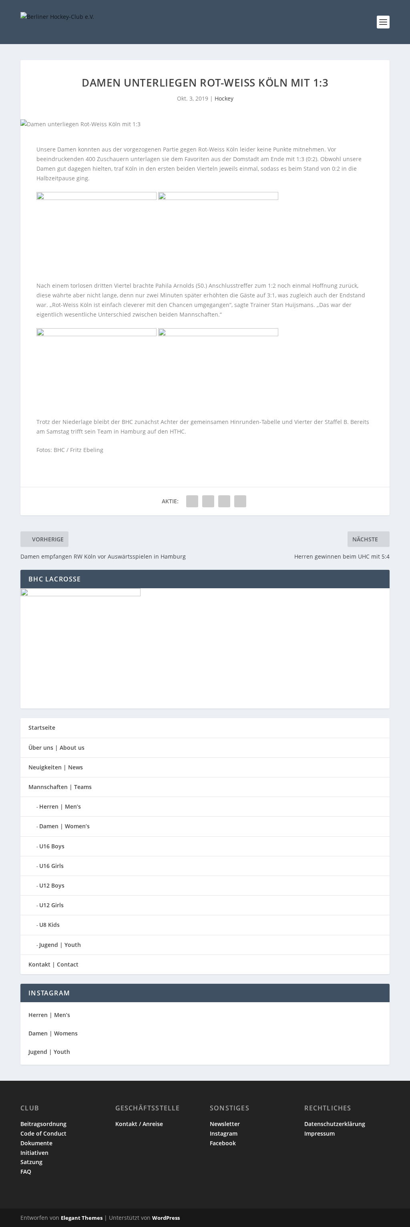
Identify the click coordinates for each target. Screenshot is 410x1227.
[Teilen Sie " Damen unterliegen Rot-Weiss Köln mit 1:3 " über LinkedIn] (208, 501)
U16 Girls (51, 866)
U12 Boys (51, 885)
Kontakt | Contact (53, 964)
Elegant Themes (81, 1217)
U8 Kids (49, 924)
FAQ (25, 1171)
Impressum (319, 1133)
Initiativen (34, 1152)
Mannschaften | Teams (60, 787)
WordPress (166, 1217)
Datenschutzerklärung (334, 1124)
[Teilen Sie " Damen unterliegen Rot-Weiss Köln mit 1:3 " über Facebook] (192, 501)
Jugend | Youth (60, 945)
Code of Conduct (43, 1133)
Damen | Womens (53, 1033)
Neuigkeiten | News (55, 767)
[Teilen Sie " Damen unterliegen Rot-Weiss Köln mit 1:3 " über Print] (240, 501)
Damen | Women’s (64, 826)
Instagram (223, 1133)
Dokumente (36, 1143)
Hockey (224, 98)
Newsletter (225, 1124)
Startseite (41, 727)
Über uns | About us (56, 747)
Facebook (223, 1143)
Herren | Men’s (60, 806)
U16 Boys (51, 846)
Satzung (31, 1162)
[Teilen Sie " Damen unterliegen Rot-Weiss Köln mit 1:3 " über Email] (224, 501)
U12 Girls (51, 905)
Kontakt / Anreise (139, 1124)
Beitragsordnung (43, 1124)
